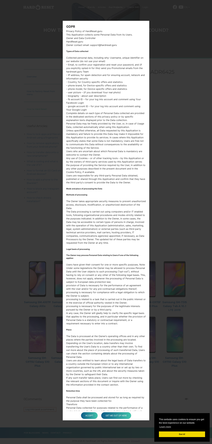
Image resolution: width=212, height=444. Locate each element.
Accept (89, 415)
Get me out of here (116, 415)
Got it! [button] (182, 434)
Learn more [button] (165, 427)
